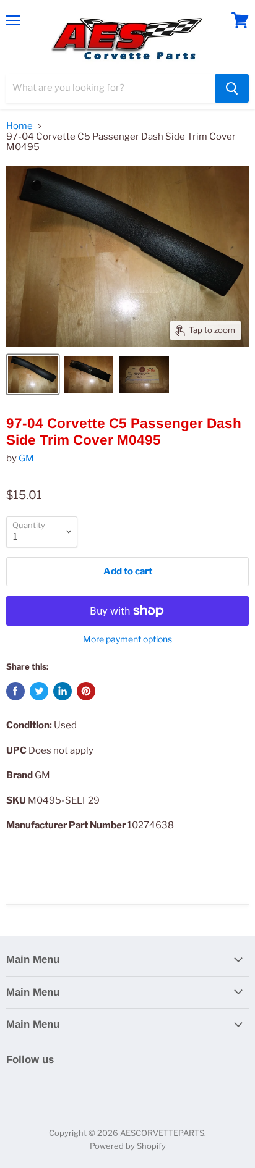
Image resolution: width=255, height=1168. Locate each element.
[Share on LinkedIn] (62, 691)
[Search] (232, 88)
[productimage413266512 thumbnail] (89, 374)
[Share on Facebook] (15, 691)
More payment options (127, 639)
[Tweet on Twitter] (39, 691)
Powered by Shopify (128, 1146)
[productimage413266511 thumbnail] (33, 374)
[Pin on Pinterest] (86, 691)
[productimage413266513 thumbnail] (144, 374)
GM (26, 458)
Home (19, 126)
